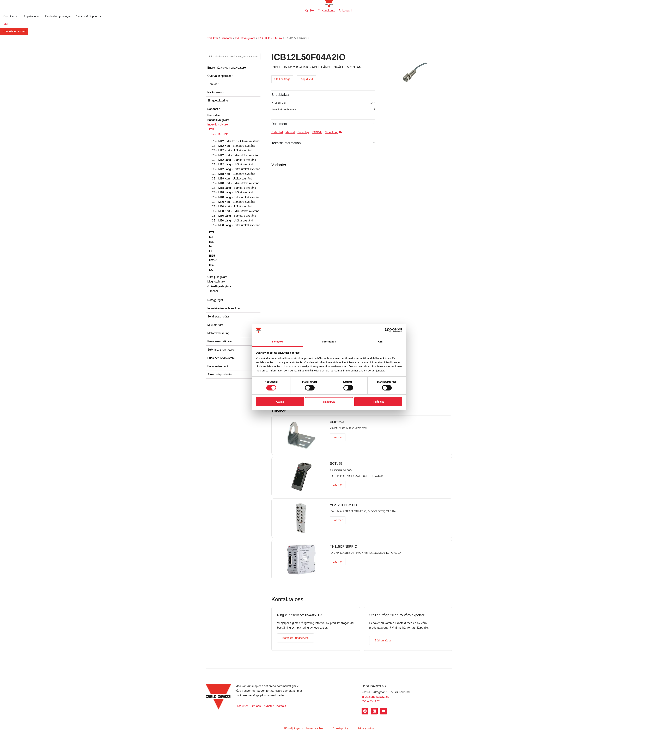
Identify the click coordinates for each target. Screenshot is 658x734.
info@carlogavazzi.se (375, 696)
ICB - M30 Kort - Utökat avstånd (231, 206)
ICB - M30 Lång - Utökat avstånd (232, 220)
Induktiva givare (245, 38)
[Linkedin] (374, 711)
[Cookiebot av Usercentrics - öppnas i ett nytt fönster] (387, 330)
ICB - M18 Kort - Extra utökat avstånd (235, 183)
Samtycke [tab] (278, 341)
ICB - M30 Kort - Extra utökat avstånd (235, 211)
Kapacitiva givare (218, 120)
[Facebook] (365, 711)
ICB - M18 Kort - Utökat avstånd (231, 178)
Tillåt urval (329, 401)
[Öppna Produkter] (16, 16)
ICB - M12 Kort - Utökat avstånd (231, 150)
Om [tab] (380, 341)
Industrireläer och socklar (223, 308)
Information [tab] (329, 341)
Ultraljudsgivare (217, 277)
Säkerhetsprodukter (220, 374)
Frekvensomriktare (219, 341)
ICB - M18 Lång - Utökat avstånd (232, 192)
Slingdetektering (217, 100)
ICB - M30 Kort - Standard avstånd (233, 201)
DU (211, 269)
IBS (211, 241)
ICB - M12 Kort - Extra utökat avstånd (235, 155)
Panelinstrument (217, 366)
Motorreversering (218, 333)
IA (210, 246)
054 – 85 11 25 (371, 701)
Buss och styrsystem (221, 358)
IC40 (212, 265)
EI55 (212, 255)
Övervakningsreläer (220, 75)
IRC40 (213, 260)
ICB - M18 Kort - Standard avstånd (233, 174)
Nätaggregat (215, 300)
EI (210, 251)
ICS (211, 232)
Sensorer (226, 38)
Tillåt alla (378, 401)
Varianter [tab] (278, 165)
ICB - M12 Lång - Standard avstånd (233, 159)
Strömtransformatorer (221, 349)
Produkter (212, 38)
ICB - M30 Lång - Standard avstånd (233, 215)
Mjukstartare (215, 325)
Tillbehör (212, 291)
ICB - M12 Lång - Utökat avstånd (232, 164)
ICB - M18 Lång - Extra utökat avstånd (235, 197)
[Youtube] (383, 711)
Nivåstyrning (215, 92)
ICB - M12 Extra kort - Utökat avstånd (235, 141)
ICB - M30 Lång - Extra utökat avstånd (235, 225)
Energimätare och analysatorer (227, 67)
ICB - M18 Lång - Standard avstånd (233, 187)
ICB (260, 38)
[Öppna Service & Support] (100, 16)
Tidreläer (212, 84)
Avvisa (280, 401)
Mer (5, 23)
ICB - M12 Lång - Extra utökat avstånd (235, 169)
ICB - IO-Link (273, 38)
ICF (211, 237)
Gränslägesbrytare (219, 286)
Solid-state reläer (218, 316)
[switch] (310, 387)
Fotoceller (213, 115)
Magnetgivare (216, 281)
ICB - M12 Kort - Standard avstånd (233, 145)
